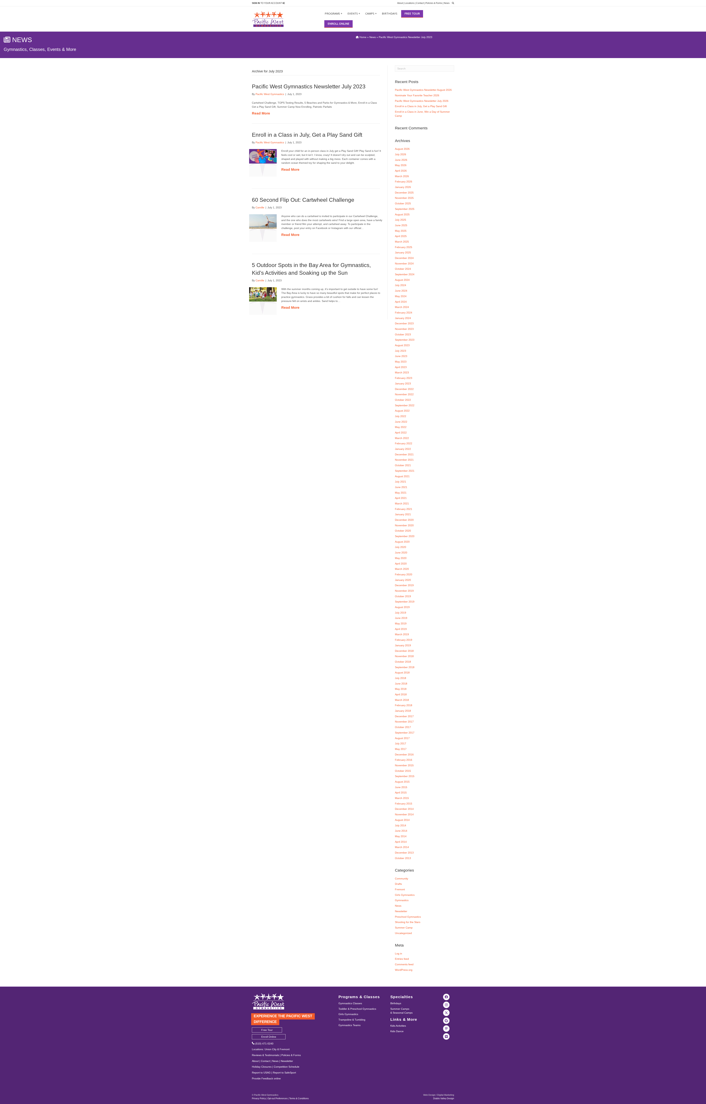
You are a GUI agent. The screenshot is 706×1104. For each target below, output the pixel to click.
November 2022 (404, 394)
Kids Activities (398, 1025)
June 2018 (401, 683)
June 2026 (401, 159)
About (400, 3)
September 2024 (404, 274)
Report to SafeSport (284, 1072)
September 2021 (404, 470)
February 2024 (403, 312)
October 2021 (403, 465)
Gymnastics (402, 900)
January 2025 (403, 252)
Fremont (400, 889)
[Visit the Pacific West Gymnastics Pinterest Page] (446, 1028)
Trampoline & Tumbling (351, 1019)
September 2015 (404, 776)
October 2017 (403, 727)
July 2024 (400, 285)
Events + (353, 13)
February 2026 (403, 181)
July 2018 (400, 678)
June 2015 (401, 787)
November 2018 (404, 656)
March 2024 (402, 307)
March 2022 (402, 438)
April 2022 (401, 432)
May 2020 (401, 558)
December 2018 (404, 650)
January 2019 (403, 645)
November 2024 (404, 263)
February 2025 (403, 247)
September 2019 (404, 601)
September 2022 (404, 405)
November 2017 (404, 721)
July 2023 (400, 350)
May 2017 (401, 749)
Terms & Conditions (299, 1098)
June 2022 (401, 421)
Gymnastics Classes (350, 1003)
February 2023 (403, 378)
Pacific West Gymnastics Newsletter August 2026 (423, 89)
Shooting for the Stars (407, 922)
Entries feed (402, 958)
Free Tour (412, 13)
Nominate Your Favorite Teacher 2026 (417, 95)
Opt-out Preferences (278, 1098)
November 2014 (404, 814)
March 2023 (402, 372)
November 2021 (404, 459)
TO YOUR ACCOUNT (267, 3)
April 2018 (401, 694)
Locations (409, 3)
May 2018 (401, 688)
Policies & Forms (433, 3)
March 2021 (402, 503)
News (447, 3)
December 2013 (404, 852)
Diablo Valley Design (443, 1098)
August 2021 (402, 476)
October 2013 (403, 858)
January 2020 (403, 579)
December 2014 (404, 808)
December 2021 (404, 454)
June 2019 (401, 617)
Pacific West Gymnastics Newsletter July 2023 (309, 86)
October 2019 (403, 596)
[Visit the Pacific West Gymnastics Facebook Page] (446, 996)
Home (362, 37)
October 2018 (403, 661)
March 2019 (402, 634)
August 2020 (402, 541)
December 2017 (404, 716)
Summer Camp (404, 927)
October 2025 (403, 203)
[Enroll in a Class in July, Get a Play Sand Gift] (263, 156)
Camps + (371, 13)
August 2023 (402, 345)
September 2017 (404, 732)
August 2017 (402, 738)
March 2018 (402, 699)
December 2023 (404, 323)
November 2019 (404, 590)
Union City (271, 1049)
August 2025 (402, 214)
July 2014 (400, 825)
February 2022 (403, 443)
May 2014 (401, 836)
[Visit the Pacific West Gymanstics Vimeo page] (446, 1036)
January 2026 (403, 187)
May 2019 (401, 623)
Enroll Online (338, 23)
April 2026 (401, 170)
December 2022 (404, 389)
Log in (398, 953)
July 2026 (400, 154)
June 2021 (401, 487)
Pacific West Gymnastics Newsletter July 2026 (421, 100)
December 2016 (404, 754)
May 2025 (401, 230)
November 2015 (404, 765)
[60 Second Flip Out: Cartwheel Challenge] (263, 221)
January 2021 (403, 514)
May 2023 (401, 361)
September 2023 (404, 339)
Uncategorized (403, 933)
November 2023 (404, 328)
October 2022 (403, 399)
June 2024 (401, 290)
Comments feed (404, 964)
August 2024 (402, 279)
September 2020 (404, 536)
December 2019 (404, 585)
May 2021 (401, 492)
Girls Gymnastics (405, 894)
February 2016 (403, 759)
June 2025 (401, 225)
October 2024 (403, 268)
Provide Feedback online (266, 1078)
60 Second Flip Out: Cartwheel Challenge (303, 200)
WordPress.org (403, 969)
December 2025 (404, 192)
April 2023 (401, 367)
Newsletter (401, 911)
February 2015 (403, 803)
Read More (261, 113)
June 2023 (401, 356)
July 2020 (400, 547)
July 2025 (400, 219)
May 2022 (401, 427)
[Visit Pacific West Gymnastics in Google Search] (446, 1020)
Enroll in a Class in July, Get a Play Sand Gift (307, 135)
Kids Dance (397, 1031)
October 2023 (403, 334)
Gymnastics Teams (349, 1025)
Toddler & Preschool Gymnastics (357, 1008)
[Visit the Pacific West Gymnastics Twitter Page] (446, 1012)
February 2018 (403, 705)
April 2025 (401, 236)
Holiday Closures (262, 1066)
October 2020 (403, 530)
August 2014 (402, 819)
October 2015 (403, 770)
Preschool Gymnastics (408, 916)
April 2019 (401, 629)
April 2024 (401, 301)
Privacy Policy (259, 1098)
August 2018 (402, 672)
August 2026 (402, 148)
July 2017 (400, 743)
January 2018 (403, 710)
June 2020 (401, 552)
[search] (452, 3)
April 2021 (401, 498)
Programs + (333, 13)
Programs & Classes (359, 997)
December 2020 (404, 519)
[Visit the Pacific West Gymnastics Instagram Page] (446, 1004)
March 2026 (402, 176)
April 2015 (401, 792)
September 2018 (404, 667)
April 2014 (401, 841)
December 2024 (404, 258)
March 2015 (402, 798)
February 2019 (403, 639)
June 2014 (401, 830)
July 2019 (400, 612)
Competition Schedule (286, 1066)
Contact (420, 3)
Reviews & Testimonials (265, 1055)
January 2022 (403, 448)
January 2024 (403, 318)
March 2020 (402, 568)
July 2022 (400, 416)
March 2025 (402, 241)
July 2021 (400, 481)
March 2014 (402, 847)
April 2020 (401, 563)
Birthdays (389, 13)
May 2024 (401, 296)
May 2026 (401, 165)
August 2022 (402, 410)
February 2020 (403, 574)
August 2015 (402, 781)
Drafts (398, 883)
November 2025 (404, 197)
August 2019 (402, 607)
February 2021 (403, 509)
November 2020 (404, 525)
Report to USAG (261, 1072)
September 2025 (404, 208)
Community (401, 878)
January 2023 (403, 383)
